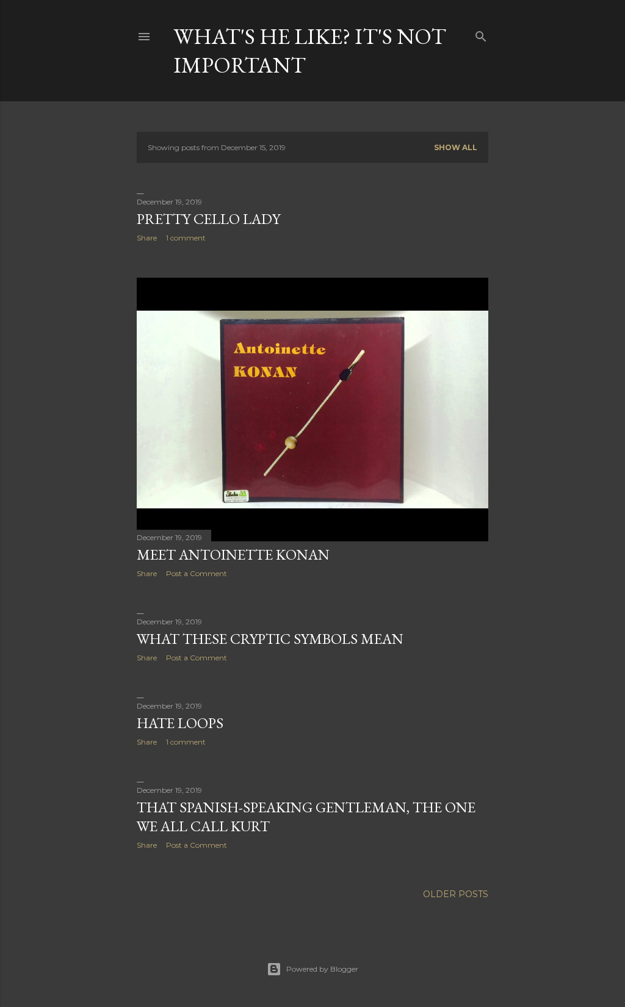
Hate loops (180, 722)
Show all (455, 147)
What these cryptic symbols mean (270, 638)
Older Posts (455, 894)
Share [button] (147, 237)
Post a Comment (196, 573)
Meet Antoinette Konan (233, 554)
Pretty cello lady (208, 218)
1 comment (186, 237)
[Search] (481, 34)
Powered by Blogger (322, 968)
